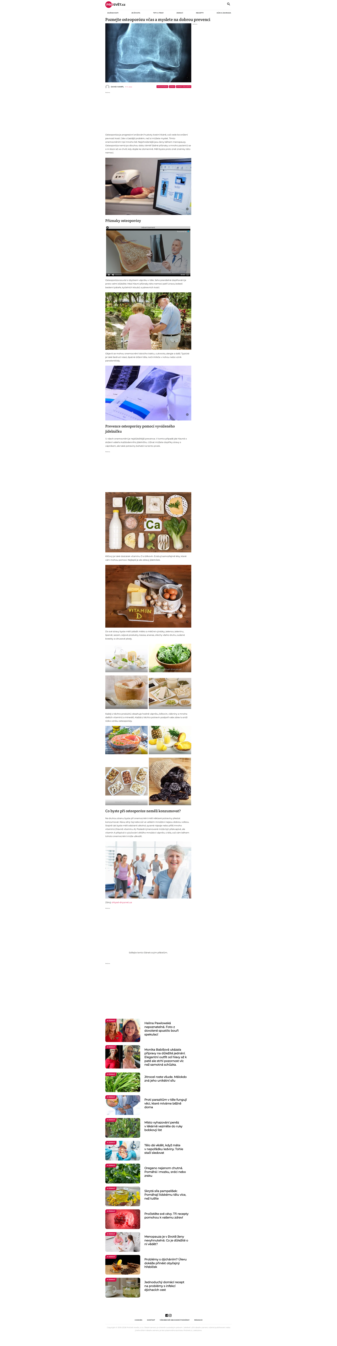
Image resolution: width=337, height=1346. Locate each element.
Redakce (198, 1320)
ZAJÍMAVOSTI (112, 13)
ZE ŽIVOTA (136, 13)
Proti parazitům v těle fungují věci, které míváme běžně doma (165, 1103)
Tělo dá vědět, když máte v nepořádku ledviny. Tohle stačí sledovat (163, 1149)
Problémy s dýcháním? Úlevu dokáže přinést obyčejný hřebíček (165, 1263)
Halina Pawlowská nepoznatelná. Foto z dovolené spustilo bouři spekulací (161, 1028)
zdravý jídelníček (184, 86)
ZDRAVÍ (180, 13)
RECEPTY (200, 13)
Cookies (138, 1320)
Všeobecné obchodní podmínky (175, 1320)
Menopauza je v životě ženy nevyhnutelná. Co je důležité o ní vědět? (166, 1240)
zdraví (172, 86)
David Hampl (117, 87)
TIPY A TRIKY (158, 13)
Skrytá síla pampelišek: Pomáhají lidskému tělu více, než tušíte (165, 1194)
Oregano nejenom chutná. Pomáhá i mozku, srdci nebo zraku (165, 1171)
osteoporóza (162, 86)
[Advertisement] (148, 111)
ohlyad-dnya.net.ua (122, 902)
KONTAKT (151, 1320)
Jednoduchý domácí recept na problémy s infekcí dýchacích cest (164, 1285)
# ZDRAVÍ (111, 1020)
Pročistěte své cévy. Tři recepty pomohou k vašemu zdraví (166, 1215)
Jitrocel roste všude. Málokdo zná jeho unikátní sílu (165, 1078)
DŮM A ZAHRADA (224, 13)
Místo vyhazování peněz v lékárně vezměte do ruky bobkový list (163, 1126)
